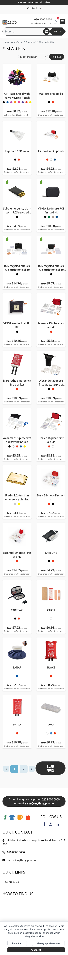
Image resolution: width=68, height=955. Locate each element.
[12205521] (49, 504)
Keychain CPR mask (17, 151)
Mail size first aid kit (51, 94)
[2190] (17, 331)
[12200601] (49, 389)
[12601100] (49, 446)
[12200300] (17, 389)
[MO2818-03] (15, 618)
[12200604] (53, 389)
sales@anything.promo (41, 23)
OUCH (51, 610)
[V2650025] (56, 217)
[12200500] (15, 504)
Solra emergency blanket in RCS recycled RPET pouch (17, 210)
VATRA (17, 725)
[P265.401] (51, 274)
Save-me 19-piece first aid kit (51, 325)
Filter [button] (57, 57)
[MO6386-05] (17, 733)
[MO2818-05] (19, 618)
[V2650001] (45, 217)
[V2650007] (49, 217)
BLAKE (51, 667)
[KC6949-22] (47, 733)
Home (9, 42)
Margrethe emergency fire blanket (17, 382)
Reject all (17, 943)
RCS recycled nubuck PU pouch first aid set (17, 268)
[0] (55, 21)
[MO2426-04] (17, 676)
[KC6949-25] (55, 733)
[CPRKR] (3, 102)
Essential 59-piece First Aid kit (17, 554)
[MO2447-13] (51, 618)
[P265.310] (47, 159)
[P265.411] (17, 274)
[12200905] (21, 446)
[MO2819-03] (49, 561)
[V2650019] (53, 217)
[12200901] (9, 446)
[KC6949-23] (51, 733)
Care (19, 42)
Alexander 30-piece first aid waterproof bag (51, 383)
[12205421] (17, 561)
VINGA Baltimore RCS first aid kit (51, 210)
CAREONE (51, 553)
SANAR (17, 667)
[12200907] (24, 446)
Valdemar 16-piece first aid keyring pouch (17, 440)
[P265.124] (53, 102)
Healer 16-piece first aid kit (51, 440)
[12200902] (13, 446)
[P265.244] (19, 159)
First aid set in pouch (51, 151)
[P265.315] (55, 159)
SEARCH (57, 31)
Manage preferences (48, 943)
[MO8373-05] (51, 676)
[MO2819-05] (53, 561)
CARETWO (17, 610)
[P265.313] (51, 159)
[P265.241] (15, 159)
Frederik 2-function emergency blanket (17, 497)
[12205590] (53, 504)
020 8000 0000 (51, 799)
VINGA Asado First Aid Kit (17, 325)
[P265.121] (49, 102)
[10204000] (51, 331)
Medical (30, 42)
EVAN (51, 725)
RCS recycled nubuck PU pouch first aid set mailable (51, 268)
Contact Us (34, 8)
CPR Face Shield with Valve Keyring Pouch (17, 95)
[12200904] (17, 446)
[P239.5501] (17, 217)
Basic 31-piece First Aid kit (51, 497)
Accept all (36, 949)
